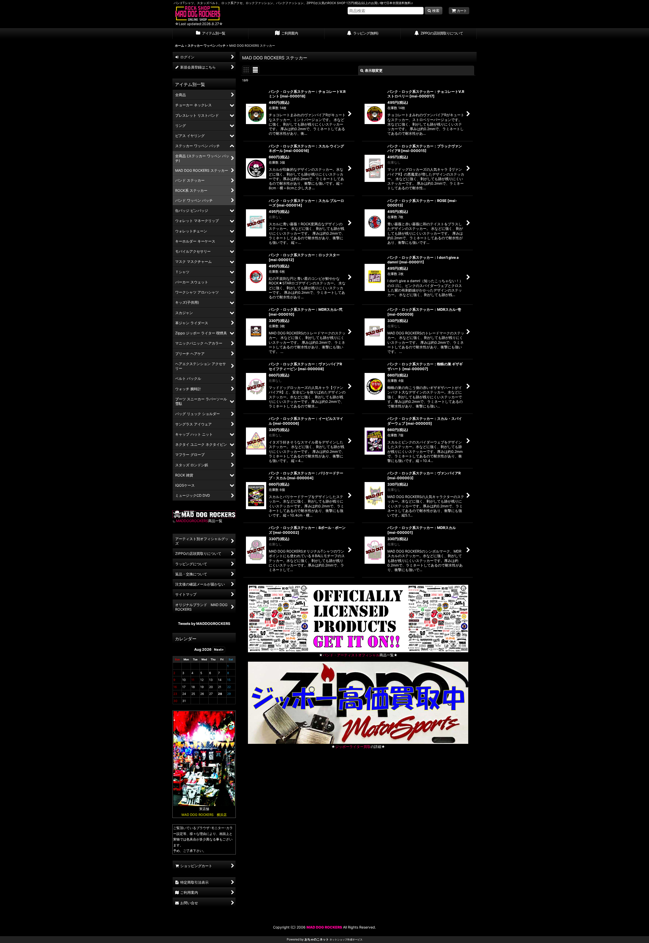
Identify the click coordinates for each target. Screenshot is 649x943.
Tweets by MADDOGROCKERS (204, 623)
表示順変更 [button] (374, 70)
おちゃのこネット (316, 939)
